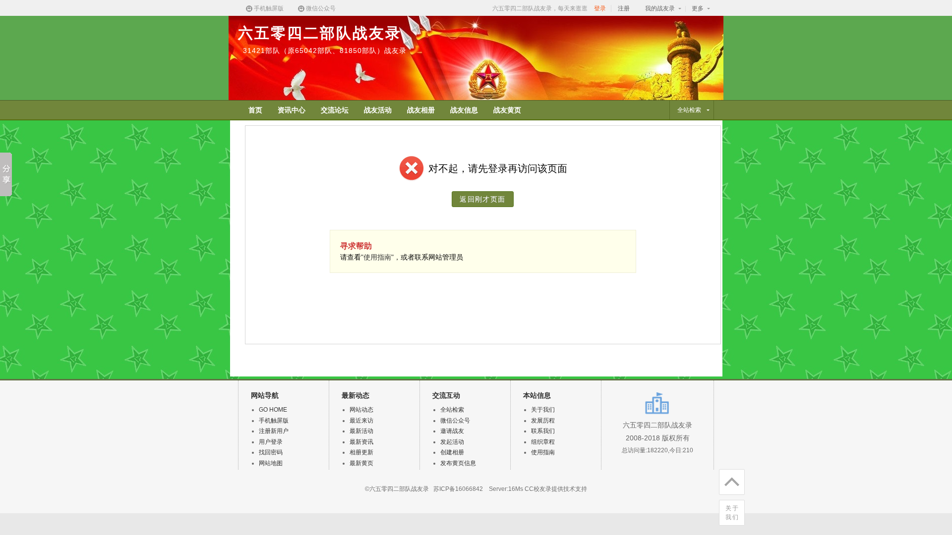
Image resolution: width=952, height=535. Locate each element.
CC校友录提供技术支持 (556, 488)
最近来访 (361, 420)
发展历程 (543, 420)
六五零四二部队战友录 (320, 33)
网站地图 (271, 463)
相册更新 (361, 452)
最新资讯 (361, 441)
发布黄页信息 (458, 463)
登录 (600, 8)
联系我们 (543, 431)
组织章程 (543, 441)
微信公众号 (321, 8)
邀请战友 (452, 431)
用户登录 (271, 441)
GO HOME (273, 409)
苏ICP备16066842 (458, 488)
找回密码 (271, 452)
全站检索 (452, 409)
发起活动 (452, 441)
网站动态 (361, 409)
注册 (624, 8)
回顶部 (732, 482)
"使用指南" (377, 257)
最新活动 (361, 431)
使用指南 (543, 452)
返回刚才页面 (482, 199)
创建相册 (452, 452)
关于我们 (732, 513)
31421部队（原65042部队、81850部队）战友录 (325, 50)
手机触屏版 (269, 8)
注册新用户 (274, 431)
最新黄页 (361, 463)
